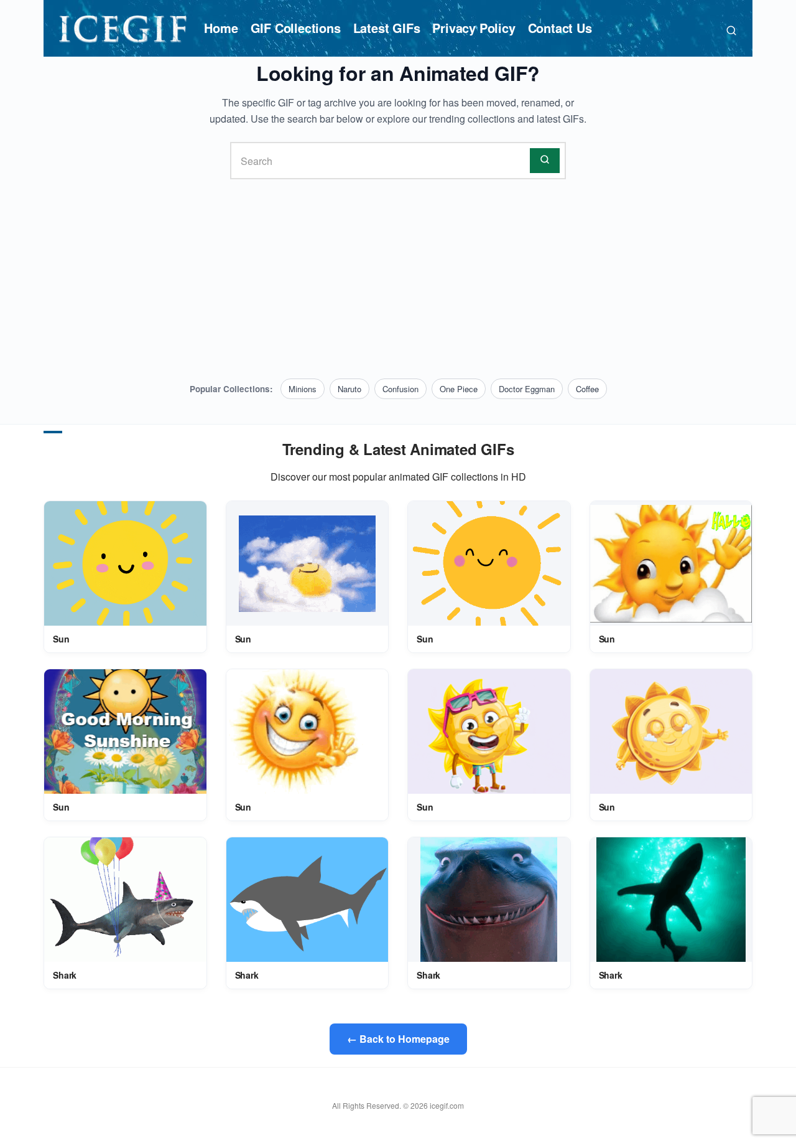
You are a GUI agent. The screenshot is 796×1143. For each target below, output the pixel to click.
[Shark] (125, 900)
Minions (303, 389)
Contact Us (560, 28)
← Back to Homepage (398, 1039)
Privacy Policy (473, 28)
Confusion (400, 389)
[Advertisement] (398, 279)
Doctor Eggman (527, 389)
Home (221, 28)
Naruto (349, 389)
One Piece (459, 389)
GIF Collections (296, 28)
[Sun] (125, 564)
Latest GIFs (386, 28)
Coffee (587, 389)
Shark (64, 975)
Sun (61, 639)
